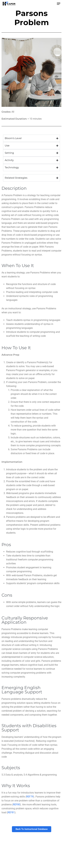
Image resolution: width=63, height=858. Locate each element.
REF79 (29, 796)
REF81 (11, 812)
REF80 (16, 804)
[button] (58, 3)
